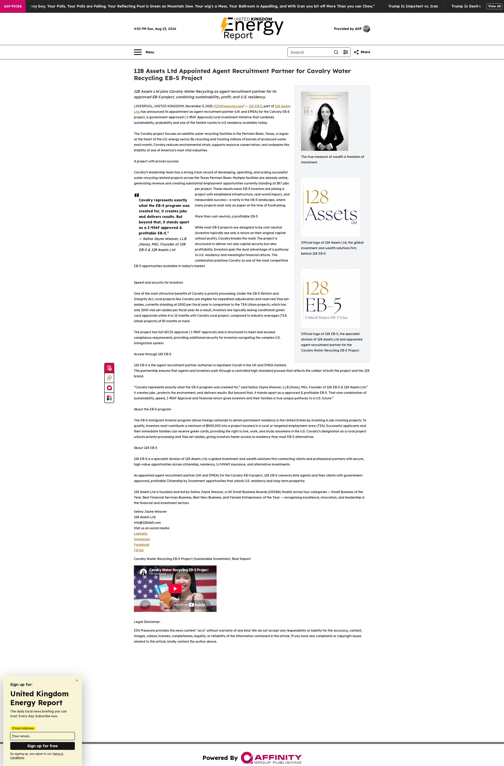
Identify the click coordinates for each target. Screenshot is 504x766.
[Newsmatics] (109, 398)
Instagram (142, 539)
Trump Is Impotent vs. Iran (413, 6)
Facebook (141, 545)
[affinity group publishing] (109, 388)
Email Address (23, 728)
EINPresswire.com (229, 106)
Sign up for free (42, 745)
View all (494, 6)
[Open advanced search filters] (345, 52)
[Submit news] (109, 368)
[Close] (77, 680)
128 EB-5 (255, 106)
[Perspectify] (109, 378)
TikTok (139, 550)
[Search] (336, 52)
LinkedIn (140, 534)
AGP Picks (13, 6)
